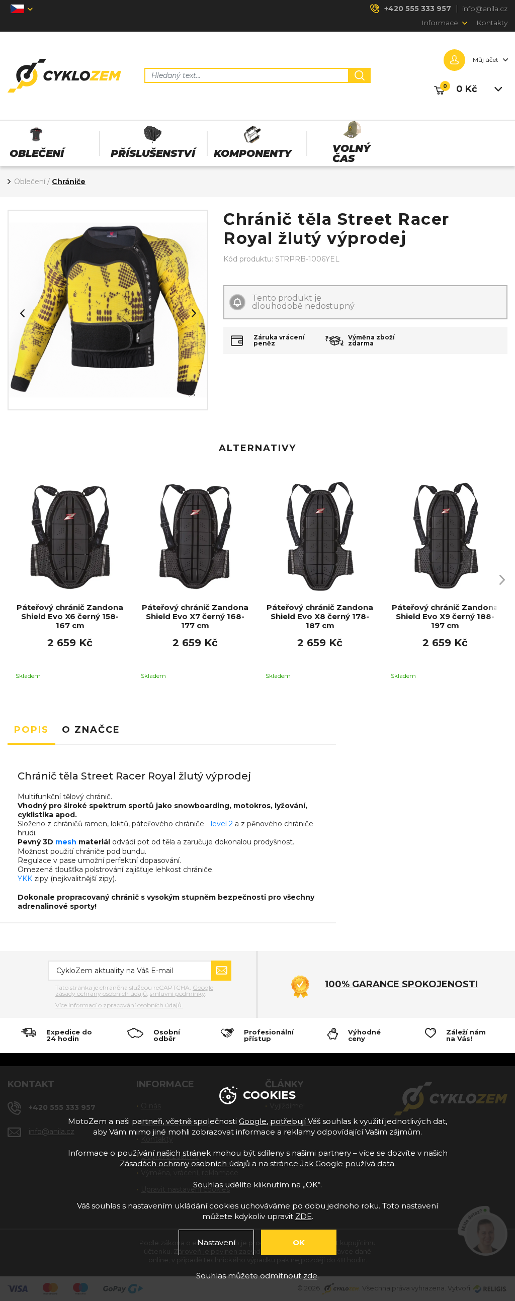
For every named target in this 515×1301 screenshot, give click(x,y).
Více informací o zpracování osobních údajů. (119, 1005)
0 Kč (466, 89)
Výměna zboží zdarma (371, 340)
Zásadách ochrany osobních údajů (185, 1163)
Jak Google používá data (347, 1163)
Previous (22, 313)
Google (253, 1121)
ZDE (303, 1216)
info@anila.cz (484, 8)
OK (299, 1242)
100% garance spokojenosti (401, 984)
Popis (31, 729)
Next (193, 313)
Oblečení (29, 181)
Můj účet (485, 59)
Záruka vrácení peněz (279, 340)
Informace (439, 22)
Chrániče (68, 181)
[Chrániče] (108, 310)
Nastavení (216, 1242)
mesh (65, 841)
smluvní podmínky (177, 993)
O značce (91, 729)
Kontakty (491, 22)
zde (310, 1275)
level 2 (222, 823)
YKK (25, 878)
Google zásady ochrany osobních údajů (134, 990)
